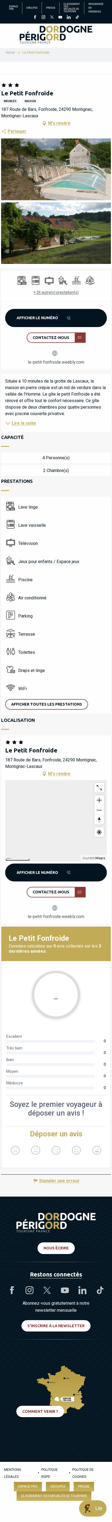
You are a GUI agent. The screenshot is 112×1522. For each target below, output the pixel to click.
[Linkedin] (68, 17)
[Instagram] (43, 17)
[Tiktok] (77, 17)
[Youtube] (60, 17)
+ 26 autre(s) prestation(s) (56, 292)
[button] (56, 169)
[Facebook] (35, 17)
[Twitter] (52, 17)
